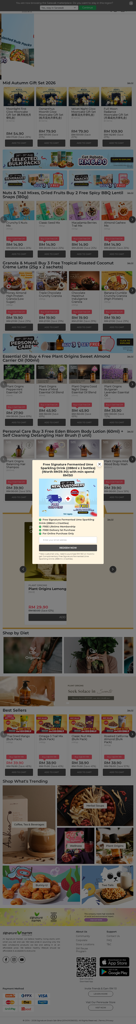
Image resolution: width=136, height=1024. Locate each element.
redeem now (68, 547)
